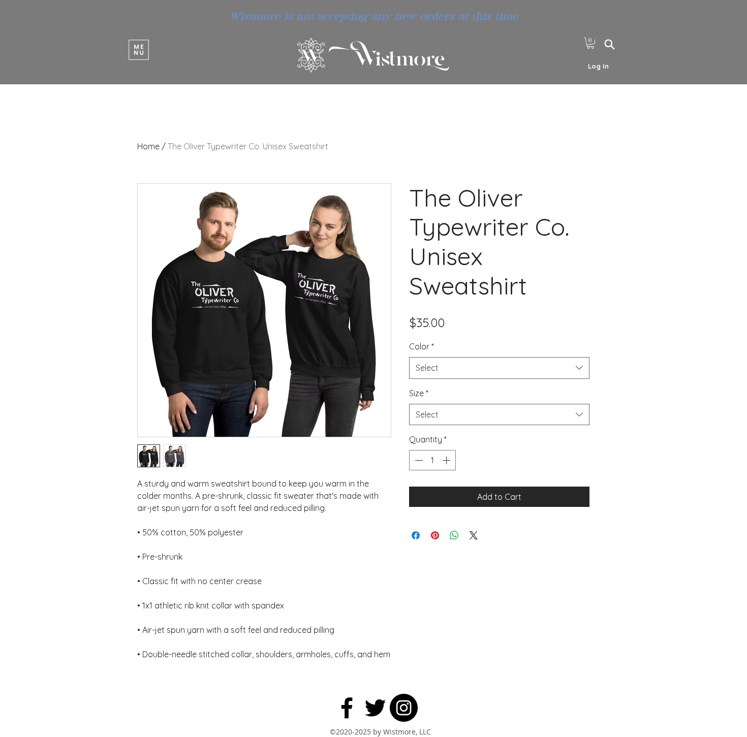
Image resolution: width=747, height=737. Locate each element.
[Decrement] (418, 460)
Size (418, 393)
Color (421, 346)
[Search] (609, 44)
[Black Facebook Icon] (347, 708)
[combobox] (499, 368)
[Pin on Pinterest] (435, 535)
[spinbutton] (432, 460)
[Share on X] (474, 535)
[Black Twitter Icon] (375, 708)
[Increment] (447, 460)
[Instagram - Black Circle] (404, 708)
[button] (138, 49)
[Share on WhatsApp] (454, 535)
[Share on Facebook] (416, 535)
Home (148, 146)
